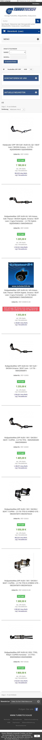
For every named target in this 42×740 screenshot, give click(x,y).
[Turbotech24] (21, 11)
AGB (9, 722)
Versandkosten (17, 719)
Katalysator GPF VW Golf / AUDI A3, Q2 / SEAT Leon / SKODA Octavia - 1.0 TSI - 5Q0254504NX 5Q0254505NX (21, 149)
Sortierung (5, 109)
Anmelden (35, 3)
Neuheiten (7, 719)
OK (37, 736)
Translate (33, 1)
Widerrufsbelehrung (28, 722)
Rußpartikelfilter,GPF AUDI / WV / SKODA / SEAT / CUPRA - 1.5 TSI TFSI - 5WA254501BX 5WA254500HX (21, 442)
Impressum (16, 722)
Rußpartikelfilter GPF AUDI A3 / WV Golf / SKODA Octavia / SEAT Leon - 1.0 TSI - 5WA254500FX (21, 370)
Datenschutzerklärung (31, 719)
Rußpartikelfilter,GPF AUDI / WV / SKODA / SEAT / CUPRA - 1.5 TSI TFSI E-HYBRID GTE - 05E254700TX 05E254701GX (21, 513)
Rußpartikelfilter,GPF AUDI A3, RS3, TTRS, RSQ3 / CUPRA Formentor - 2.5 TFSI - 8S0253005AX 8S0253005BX (21, 657)
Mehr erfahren (24, 739)
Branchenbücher (21, 725)
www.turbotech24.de (21, 715)
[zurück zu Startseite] (4, 69)
